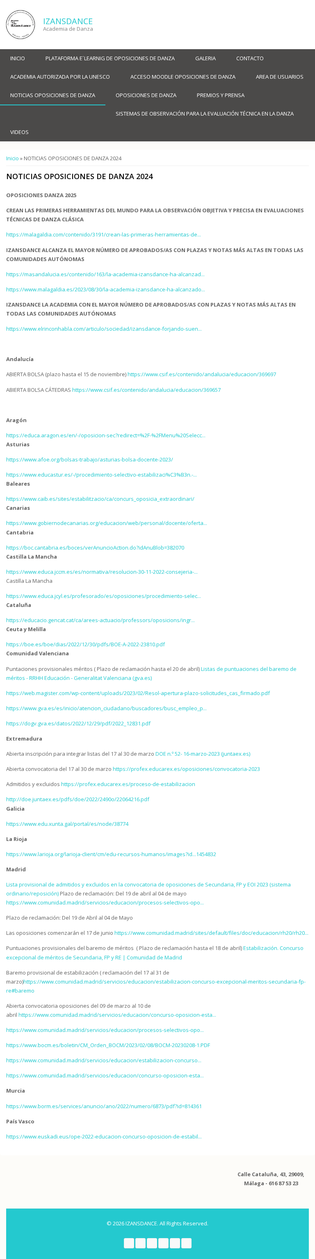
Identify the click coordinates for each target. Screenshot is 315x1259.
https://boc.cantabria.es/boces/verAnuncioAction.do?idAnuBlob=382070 (95, 547)
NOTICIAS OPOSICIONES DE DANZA (52, 95)
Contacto (250, 58)
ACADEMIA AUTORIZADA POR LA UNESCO (60, 76)
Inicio (17, 58)
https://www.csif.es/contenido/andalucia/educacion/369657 (146, 389)
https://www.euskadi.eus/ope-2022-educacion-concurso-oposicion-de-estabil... (104, 1136)
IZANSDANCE (68, 21)
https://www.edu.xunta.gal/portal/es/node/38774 (67, 823)
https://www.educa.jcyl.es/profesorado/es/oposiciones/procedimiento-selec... (103, 596)
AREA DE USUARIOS (280, 76)
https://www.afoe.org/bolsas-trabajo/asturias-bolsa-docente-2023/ (89, 459)
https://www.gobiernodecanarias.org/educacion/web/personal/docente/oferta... (106, 523)
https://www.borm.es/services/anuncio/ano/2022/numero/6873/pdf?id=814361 (104, 1106)
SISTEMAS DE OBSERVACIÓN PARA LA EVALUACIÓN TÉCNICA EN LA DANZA (205, 113)
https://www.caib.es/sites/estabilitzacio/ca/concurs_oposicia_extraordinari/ (100, 498)
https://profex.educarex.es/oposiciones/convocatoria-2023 (186, 769)
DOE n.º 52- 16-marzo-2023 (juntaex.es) (202, 753)
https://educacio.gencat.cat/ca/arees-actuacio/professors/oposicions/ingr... (100, 620)
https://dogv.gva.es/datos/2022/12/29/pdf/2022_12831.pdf (78, 723)
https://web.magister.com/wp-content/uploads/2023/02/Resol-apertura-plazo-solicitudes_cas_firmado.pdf (138, 693)
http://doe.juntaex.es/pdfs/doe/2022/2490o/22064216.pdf (77, 799)
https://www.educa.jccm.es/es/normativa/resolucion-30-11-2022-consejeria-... (102, 571)
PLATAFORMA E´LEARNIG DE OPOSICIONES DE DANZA (110, 58)
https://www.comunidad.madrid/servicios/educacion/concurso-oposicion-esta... (117, 1014)
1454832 (206, 854)
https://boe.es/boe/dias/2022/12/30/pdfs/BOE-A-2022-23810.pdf (85, 644)
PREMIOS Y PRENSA (220, 95)
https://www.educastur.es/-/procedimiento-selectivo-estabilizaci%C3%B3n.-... (101, 474)
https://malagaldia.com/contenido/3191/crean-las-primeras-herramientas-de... (103, 234)
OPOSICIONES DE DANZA (146, 95)
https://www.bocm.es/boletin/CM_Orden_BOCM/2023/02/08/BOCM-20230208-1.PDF (108, 1045)
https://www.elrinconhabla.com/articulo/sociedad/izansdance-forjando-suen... (104, 328)
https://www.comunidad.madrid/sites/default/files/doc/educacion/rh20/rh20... (211, 932)
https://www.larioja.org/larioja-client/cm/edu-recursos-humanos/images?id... (101, 854)
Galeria (205, 58)
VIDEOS (19, 132)
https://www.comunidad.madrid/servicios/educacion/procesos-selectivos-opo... (105, 902)
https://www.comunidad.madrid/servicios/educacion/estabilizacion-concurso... (103, 1060)
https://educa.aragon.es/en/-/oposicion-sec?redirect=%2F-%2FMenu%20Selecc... (105, 435)
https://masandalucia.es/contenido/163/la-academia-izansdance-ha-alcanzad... (105, 274)
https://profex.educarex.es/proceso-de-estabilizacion (128, 784)
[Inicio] (20, 24)
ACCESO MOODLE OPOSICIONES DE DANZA (182, 76)
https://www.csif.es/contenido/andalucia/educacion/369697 (202, 374)
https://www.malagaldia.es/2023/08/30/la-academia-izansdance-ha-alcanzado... (105, 289)
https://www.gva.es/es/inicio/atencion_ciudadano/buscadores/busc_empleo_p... (106, 708)
